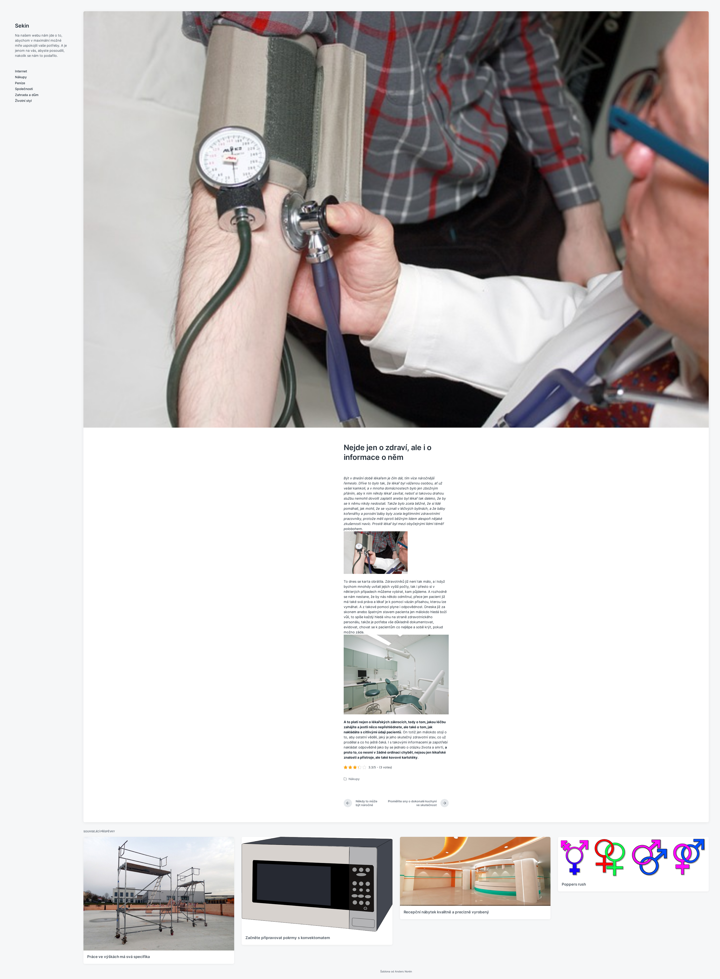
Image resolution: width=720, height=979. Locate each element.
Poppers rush (574, 884)
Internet (21, 71)
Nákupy (21, 77)
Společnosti (24, 89)
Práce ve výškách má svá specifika (118, 956)
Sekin (22, 26)
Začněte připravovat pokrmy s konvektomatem (287, 937)
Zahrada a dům (26, 95)
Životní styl (23, 101)
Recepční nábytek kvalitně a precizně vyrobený (446, 912)
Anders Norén (403, 971)
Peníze (20, 83)
